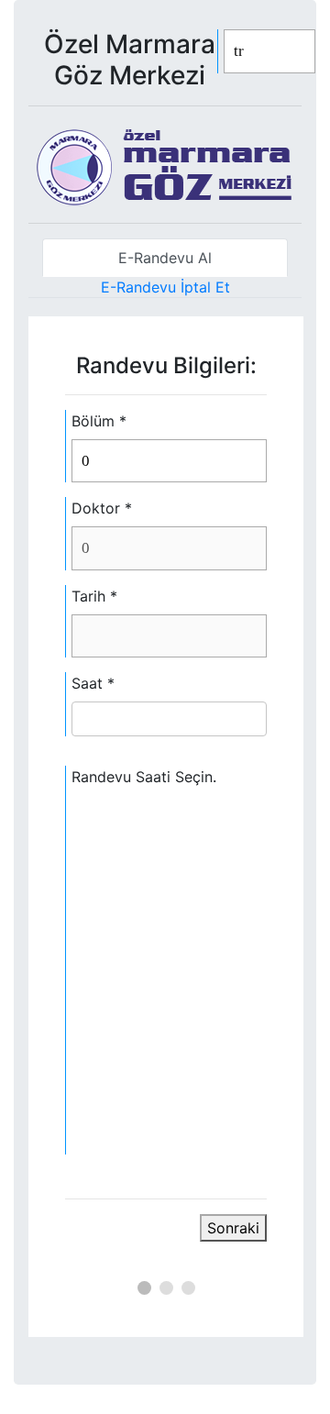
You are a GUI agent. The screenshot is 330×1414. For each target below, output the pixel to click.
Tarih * (94, 596)
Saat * (93, 683)
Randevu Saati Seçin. (144, 777)
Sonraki (233, 1228)
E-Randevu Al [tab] (165, 258)
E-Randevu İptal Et (165, 287)
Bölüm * (99, 421)
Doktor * (102, 508)
